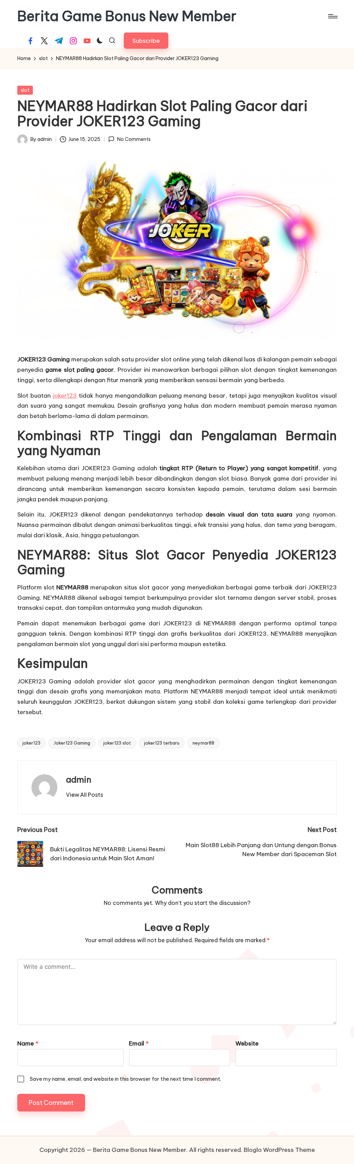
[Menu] (332, 16)
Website (247, 1043)
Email (139, 1043)
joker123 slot (117, 743)
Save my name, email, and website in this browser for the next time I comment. (125, 1079)
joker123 (65, 395)
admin (78, 779)
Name (27, 1043)
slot (25, 90)
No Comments (133, 139)
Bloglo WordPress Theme (279, 1150)
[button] (146, 40)
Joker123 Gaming (72, 743)
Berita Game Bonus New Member (126, 16)
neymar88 (203, 743)
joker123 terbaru (161, 743)
